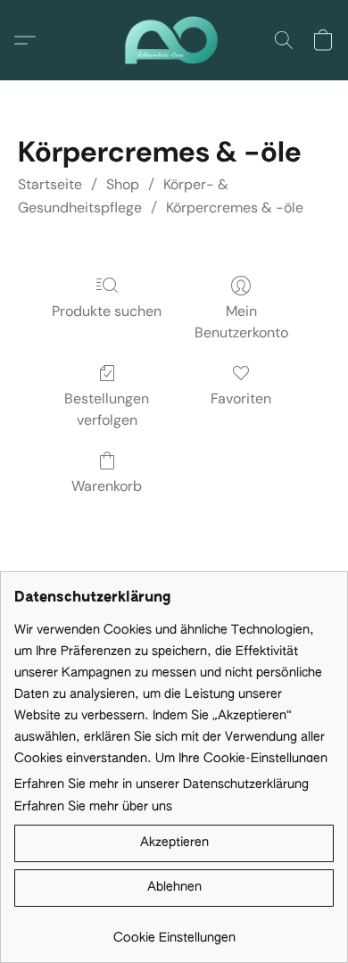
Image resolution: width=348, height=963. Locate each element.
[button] (173, 40)
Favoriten (241, 398)
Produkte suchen (107, 311)
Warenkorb (106, 486)
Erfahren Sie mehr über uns (93, 807)
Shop (122, 184)
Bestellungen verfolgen (106, 409)
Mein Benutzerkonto (241, 322)
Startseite (50, 184)
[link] (174, 931)
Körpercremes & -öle (234, 207)
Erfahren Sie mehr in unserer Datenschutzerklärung (161, 784)
